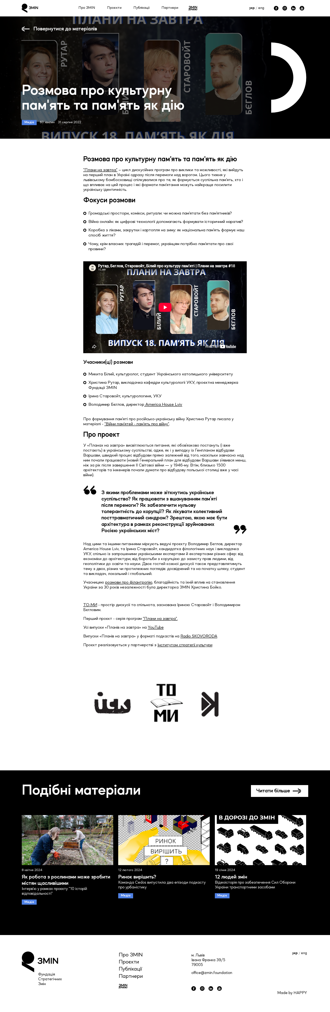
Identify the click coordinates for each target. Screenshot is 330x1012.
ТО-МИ (90, 605)
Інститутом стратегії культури (185, 645)
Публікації (141, 8)
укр (252, 8)
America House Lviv (163, 404)
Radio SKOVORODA (198, 636)
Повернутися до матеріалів (65, 29)
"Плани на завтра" (100, 170)
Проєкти (114, 8)
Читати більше (273, 791)
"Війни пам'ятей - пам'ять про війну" (136, 424)
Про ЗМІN (86, 8)
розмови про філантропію (128, 582)
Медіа (29, 122)
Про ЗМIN (131, 955)
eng (261, 8)
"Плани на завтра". (160, 619)
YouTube (156, 628)
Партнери (170, 8)
